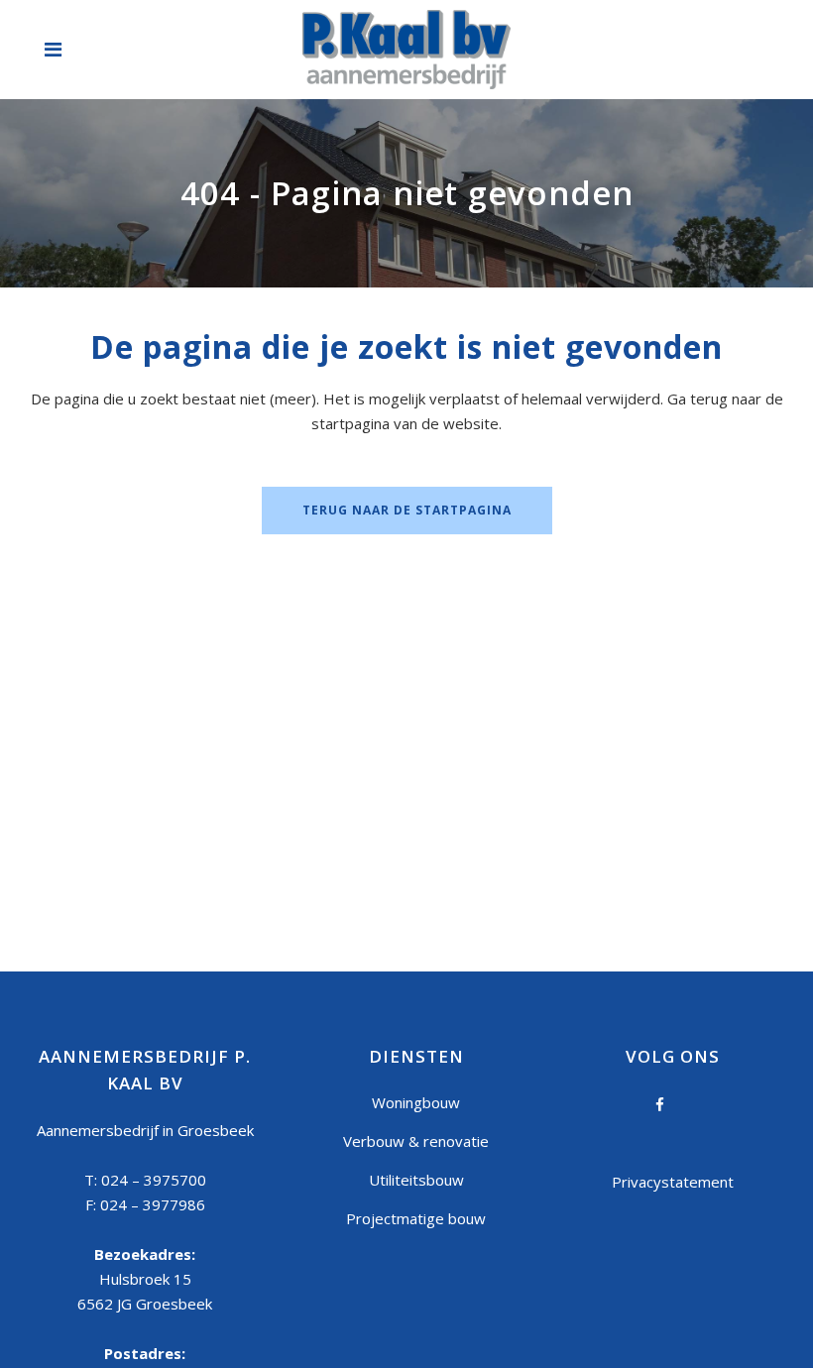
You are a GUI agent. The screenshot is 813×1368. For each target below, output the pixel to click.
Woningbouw (416, 1102)
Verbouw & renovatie (416, 1141)
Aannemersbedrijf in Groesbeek (145, 1130)
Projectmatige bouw (416, 1218)
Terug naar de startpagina (407, 510)
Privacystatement (673, 1182)
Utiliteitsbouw (416, 1180)
